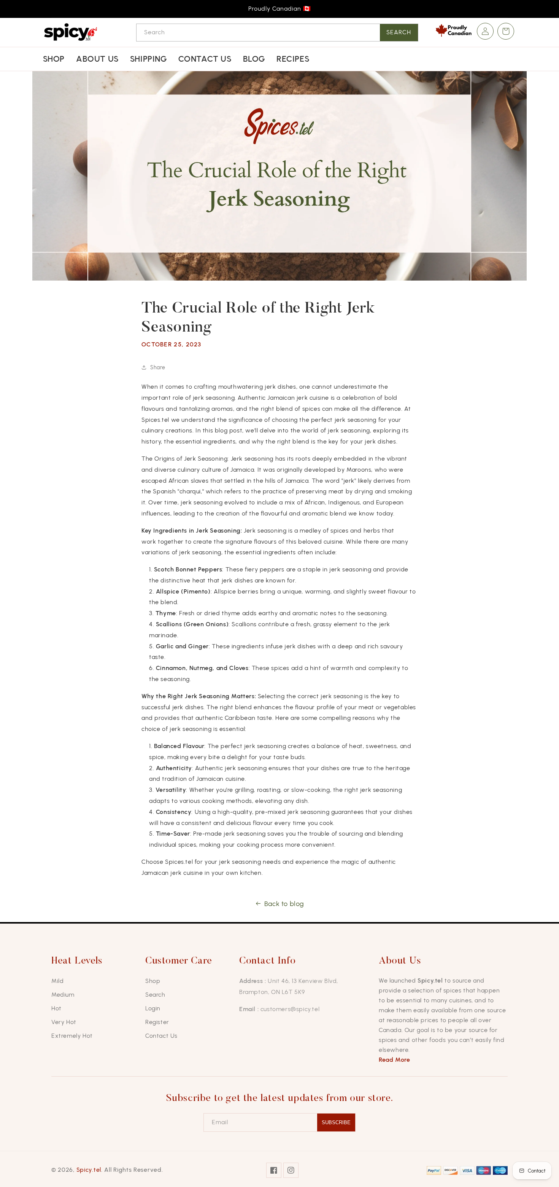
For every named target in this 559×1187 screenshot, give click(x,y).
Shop (152, 980)
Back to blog (284, 904)
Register (157, 1022)
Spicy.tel (88, 1169)
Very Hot (63, 1022)
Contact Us (161, 1035)
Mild (57, 980)
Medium (63, 994)
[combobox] (277, 32)
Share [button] (157, 367)
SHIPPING (148, 59)
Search (398, 32)
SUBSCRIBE (336, 1122)
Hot (56, 1008)
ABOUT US (97, 59)
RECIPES (292, 59)
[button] (505, 31)
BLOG (254, 59)
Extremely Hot (72, 1035)
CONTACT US (205, 59)
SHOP (54, 59)
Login (152, 1008)
